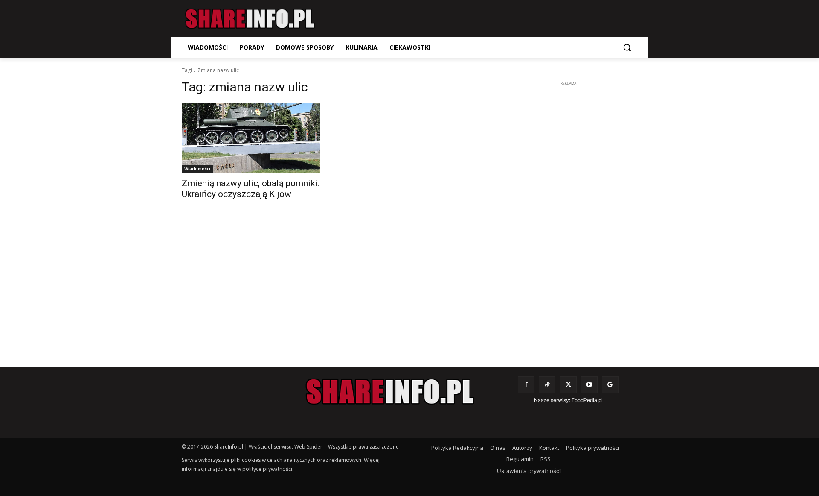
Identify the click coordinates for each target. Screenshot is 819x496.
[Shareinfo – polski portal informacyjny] (250, 18)
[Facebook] (526, 384)
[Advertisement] (568, 216)
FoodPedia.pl (587, 400)
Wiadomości (197, 169)
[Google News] (610, 384)
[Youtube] (589, 384)
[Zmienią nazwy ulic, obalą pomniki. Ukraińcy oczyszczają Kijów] (251, 138)
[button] (627, 47)
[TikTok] (547, 384)
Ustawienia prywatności (529, 470)
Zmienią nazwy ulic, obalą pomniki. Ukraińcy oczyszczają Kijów (250, 188)
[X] (568, 384)
